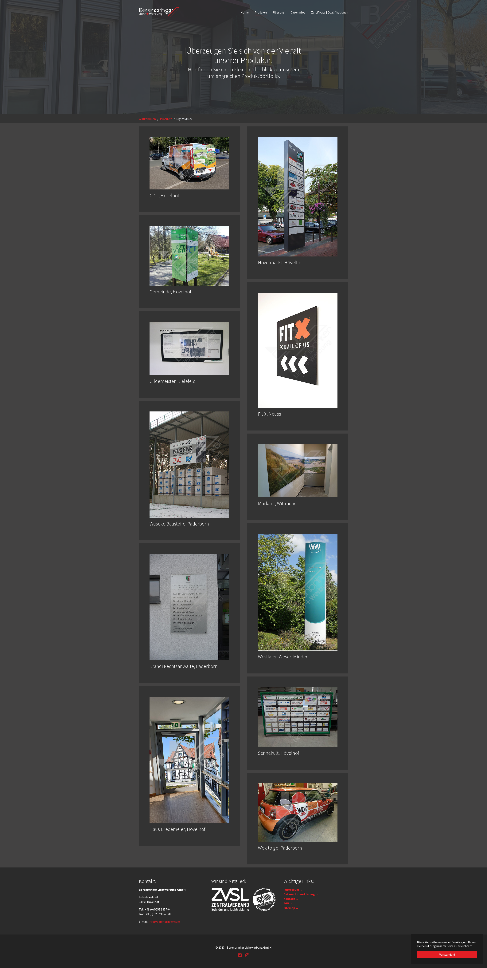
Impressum (291, 889)
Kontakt (289, 899)
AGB (286, 903)
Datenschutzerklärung (299, 894)
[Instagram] (247, 955)
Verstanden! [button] (447, 954)
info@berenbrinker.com (164, 921)
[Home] (159, 12)
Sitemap (289, 908)
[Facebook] (239, 955)
